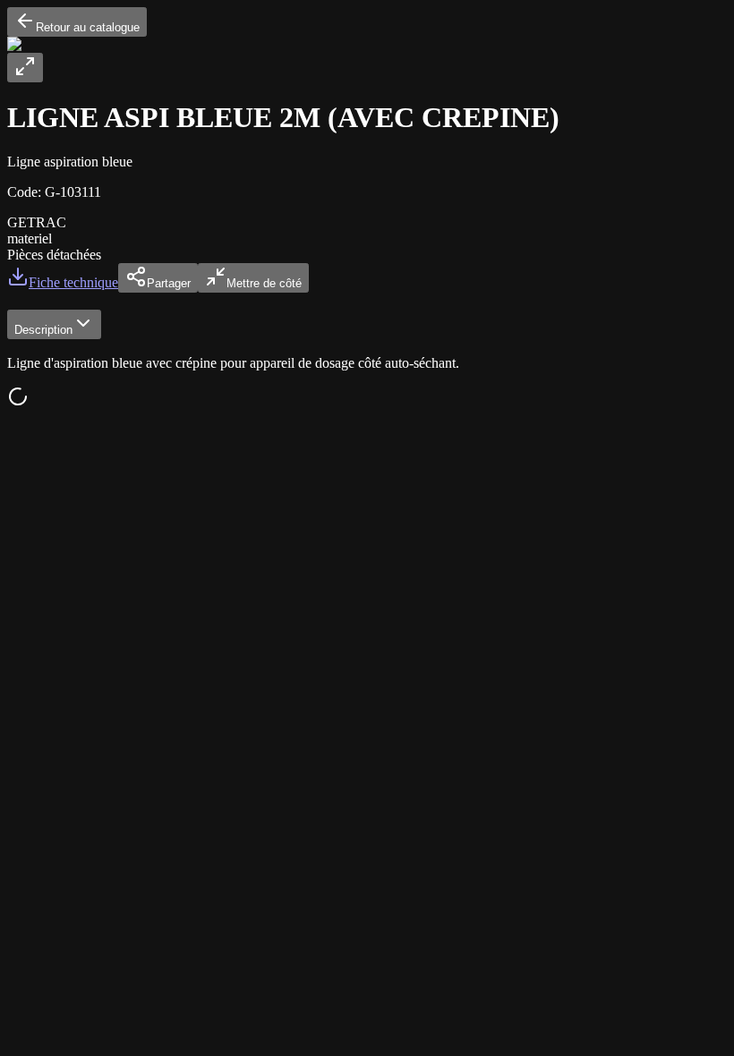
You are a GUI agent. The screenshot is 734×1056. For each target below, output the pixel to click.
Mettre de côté (264, 283)
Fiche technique (73, 282)
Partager (169, 283)
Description (43, 329)
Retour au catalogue (88, 27)
